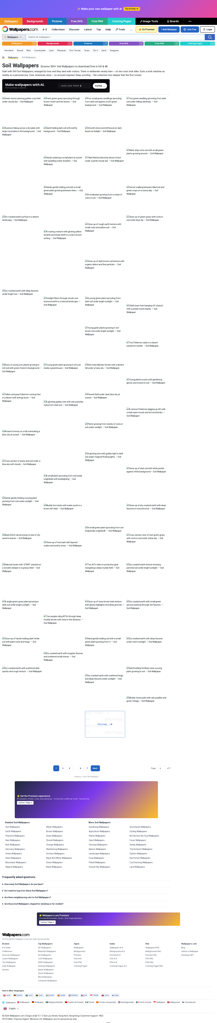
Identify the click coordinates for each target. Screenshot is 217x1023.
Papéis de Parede (75, 1002)
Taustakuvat (190, 1002)
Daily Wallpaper (9, 966)
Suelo (62, 995)
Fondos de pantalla (107, 1002)
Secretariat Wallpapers (140, 827)
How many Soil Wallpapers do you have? (23, 884)
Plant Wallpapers (13, 858)
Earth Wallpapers (13, 831)
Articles (5, 970)
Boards (174, 21)
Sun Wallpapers (12, 827)
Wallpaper (39, 1002)
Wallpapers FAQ (152, 947)
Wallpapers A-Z (116, 947)
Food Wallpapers (96, 858)
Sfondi (91, 1002)
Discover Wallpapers (11, 955)
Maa (117, 995)
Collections (58, 29)
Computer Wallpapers (47, 980)
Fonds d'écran (145, 1002)
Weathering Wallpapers (57, 849)
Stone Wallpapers (54, 862)
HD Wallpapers (44, 947)
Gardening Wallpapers (99, 827)
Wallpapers (11, 21)
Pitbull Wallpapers (97, 862)
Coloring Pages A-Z (118, 966)
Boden (19, 995)
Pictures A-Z (115, 955)
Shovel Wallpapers (54, 840)
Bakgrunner (175, 1002)
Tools (122, 29)
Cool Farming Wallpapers (141, 862)
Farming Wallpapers (98, 844)
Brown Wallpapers (54, 831)
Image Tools (150, 21)
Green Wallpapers (13, 853)
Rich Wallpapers (12, 844)
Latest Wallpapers (10, 958)
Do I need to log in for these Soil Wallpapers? (26, 891)
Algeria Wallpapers (14, 867)
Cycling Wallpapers (138, 831)
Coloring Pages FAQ (154, 966)
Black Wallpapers (54, 867)
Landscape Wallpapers (99, 853)
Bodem (74, 995)
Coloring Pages (121, 21)
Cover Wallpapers (138, 840)
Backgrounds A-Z (117, 951)
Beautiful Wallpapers (47, 951)
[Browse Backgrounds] (70, 44)
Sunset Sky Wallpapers (99, 867)
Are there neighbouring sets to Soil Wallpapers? (27, 897)
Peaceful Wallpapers (15, 836)
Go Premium (148, 29)
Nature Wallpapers (97, 849)
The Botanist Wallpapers (141, 849)
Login (209, 29)
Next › (95, 768)
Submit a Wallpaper (189, 951)
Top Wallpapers (9, 962)
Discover (74, 29)
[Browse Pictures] (105, 44)
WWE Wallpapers (45, 962)
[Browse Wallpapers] (34, 44)
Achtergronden (127, 1002)
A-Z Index (6, 947)
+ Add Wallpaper (169, 29)
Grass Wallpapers (54, 836)
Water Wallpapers (54, 827)
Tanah (95, 995)
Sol (85, 995)
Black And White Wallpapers (59, 858)
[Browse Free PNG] (176, 44)
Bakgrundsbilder (56, 1002)
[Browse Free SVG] (141, 44)
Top (98, 29)
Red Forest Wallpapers (140, 858)
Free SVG (77, 21)
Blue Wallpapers (45, 977)
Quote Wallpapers (46, 973)
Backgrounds (35, 21)
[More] (190, 21)
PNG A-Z (113, 962)
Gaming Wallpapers (46, 966)
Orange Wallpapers (55, 844)
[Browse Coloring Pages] (212, 44)
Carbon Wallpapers (138, 853)
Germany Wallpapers (15, 849)
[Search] (210, 37)
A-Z (45, 29)
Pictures (57, 21)
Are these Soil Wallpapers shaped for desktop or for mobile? (33, 904)
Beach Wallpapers (46, 970)
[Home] (3, 57)
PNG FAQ (149, 962)
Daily (108, 29)
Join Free (191, 29)
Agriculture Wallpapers (99, 831)
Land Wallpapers (137, 867)
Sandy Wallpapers (138, 844)
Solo (41, 995)
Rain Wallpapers (12, 840)
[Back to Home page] (20, 29)
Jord (8, 995)
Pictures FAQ (151, 955)
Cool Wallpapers (45, 958)
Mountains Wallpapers (15, 862)
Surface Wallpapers (55, 853)
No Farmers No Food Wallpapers (144, 836)
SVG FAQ (149, 958)
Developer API (187, 955)
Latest (88, 29)
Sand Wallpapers (97, 840)
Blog (183, 947)
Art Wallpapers (44, 955)
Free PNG (97, 21)
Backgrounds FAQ (153, 951)
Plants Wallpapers (97, 836)
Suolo (51, 995)
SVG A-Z (113, 958)
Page (153, 768)
